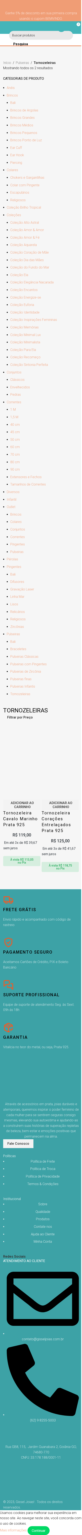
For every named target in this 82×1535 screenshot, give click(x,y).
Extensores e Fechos (26, 477)
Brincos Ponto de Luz (26, 140)
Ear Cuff (16, 148)
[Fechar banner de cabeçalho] (41, 5)
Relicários (17, 612)
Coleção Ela (19, 275)
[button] (21, 805)
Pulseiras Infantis (22, 686)
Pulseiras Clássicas (24, 657)
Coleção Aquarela (23, 245)
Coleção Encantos (24, 290)
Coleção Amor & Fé (25, 238)
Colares (12, 170)
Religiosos (18, 200)
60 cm (15, 447)
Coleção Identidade (25, 312)
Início (7, 63)
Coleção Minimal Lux (25, 335)
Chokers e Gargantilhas (27, 178)
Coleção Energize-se (25, 297)
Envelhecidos (20, 387)
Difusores (17, 582)
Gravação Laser (22, 589)
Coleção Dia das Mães (27, 260)
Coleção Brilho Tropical (24, 207)
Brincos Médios (21, 125)
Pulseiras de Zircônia (25, 672)
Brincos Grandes (22, 118)
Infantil (11, 500)
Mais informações (14, 1530)
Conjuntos (14, 372)
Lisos (14, 604)
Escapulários (19, 193)
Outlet (11, 507)
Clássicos (17, 380)
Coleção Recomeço (25, 357)
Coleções (14, 215)
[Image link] (24, 1080)
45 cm (15, 432)
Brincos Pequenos (23, 133)
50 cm (15, 440)
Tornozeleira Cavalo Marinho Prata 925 (20, 818)
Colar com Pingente (25, 185)
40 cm (15, 425)
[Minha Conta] (61, 27)
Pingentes (17, 544)
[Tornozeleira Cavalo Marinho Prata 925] (21, 744)
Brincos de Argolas (24, 110)
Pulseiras (22, 63)
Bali (13, 103)
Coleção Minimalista (25, 342)
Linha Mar (17, 597)
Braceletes (18, 649)
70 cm (15, 455)
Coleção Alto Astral (24, 223)
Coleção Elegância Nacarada (32, 282)
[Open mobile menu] (5, 27)
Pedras (15, 395)
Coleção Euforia (22, 305)
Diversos (13, 492)
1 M (13, 410)
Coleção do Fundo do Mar (29, 267)
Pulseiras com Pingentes (28, 664)
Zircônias (17, 627)
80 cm (15, 462)
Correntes (14, 402)
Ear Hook (17, 155)
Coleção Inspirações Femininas (33, 320)
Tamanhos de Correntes (28, 484)
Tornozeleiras (20, 694)
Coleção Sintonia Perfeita (29, 365)
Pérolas (12, 559)
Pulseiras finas (21, 679)
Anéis (11, 88)
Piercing (16, 163)
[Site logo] (40, 27)
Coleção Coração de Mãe (29, 252)
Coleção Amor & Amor (27, 230)
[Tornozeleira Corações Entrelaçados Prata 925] (60, 744)
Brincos (12, 95)
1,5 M (14, 417)
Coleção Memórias (24, 327)
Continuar (38, 1531)
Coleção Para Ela (23, 350)
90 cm (15, 469)
